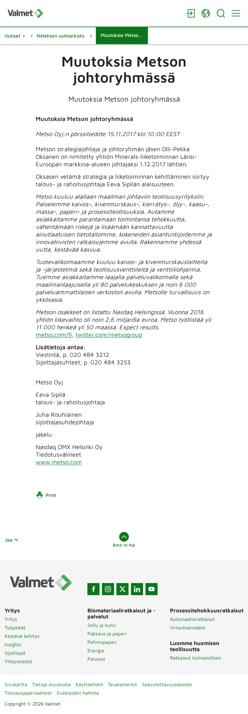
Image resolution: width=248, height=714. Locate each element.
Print (51, 495)
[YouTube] (151, 589)
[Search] (220, 13)
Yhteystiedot (18, 661)
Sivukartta (16, 684)
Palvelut (96, 659)
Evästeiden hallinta (78, 693)
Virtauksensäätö (187, 627)
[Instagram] (108, 589)
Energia (95, 650)
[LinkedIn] (137, 589)
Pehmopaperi (102, 642)
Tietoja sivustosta (51, 684)
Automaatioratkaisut (192, 619)
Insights (13, 644)
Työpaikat (15, 627)
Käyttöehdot (89, 684)
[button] (15, 36)
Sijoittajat (15, 653)
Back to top (124, 544)
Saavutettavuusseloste (167, 684)
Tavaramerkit (122, 684)
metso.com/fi (54, 334)
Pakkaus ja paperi (106, 633)
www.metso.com (59, 461)
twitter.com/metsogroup (109, 334)
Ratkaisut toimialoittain (195, 657)
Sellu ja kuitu (101, 625)
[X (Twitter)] (122, 589)
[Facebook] (93, 589)
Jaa (8, 540)
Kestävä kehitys (22, 636)
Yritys (11, 619)
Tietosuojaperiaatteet (28, 693)
